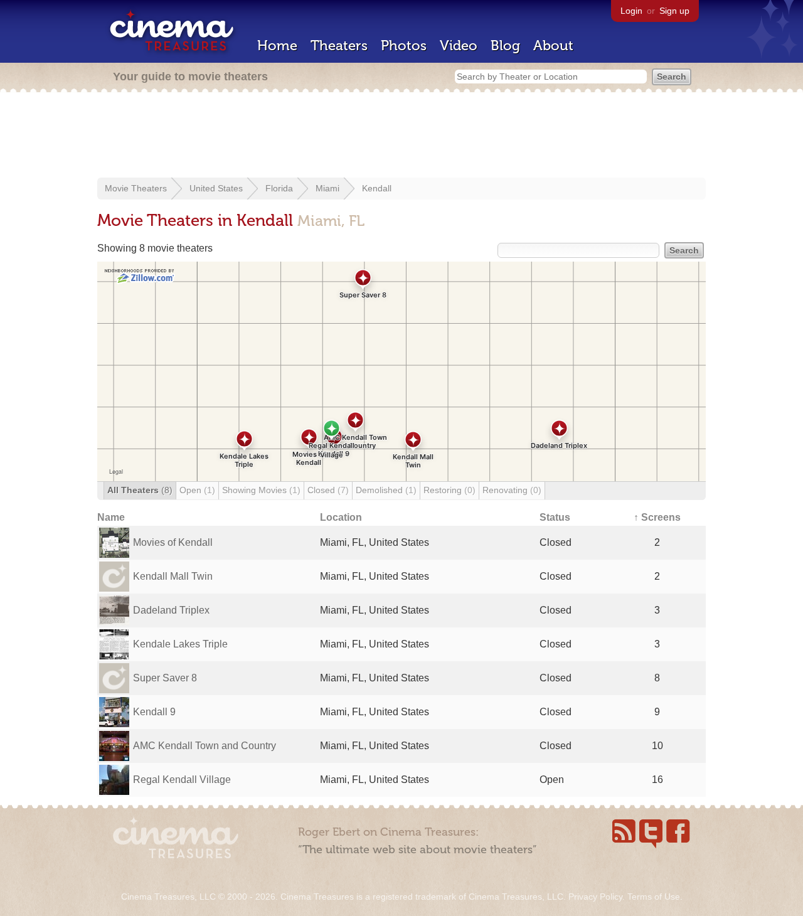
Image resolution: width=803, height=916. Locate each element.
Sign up (674, 11)
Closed (328, 490)
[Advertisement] (401, 136)
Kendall (376, 188)
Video (458, 45)
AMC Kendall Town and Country (204, 745)
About (553, 45)
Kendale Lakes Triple (180, 644)
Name (111, 517)
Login (631, 11)
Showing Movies (261, 490)
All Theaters (140, 490)
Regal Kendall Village (182, 779)
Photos (404, 45)
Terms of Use (653, 897)
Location (341, 517)
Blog (505, 45)
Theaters (339, 45)
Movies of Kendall (173, 542)
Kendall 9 (154, 711)
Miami (327, 188)
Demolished (386, 490)
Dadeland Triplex (171, 610)
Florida (279, 188)
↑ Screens (657, 517)
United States (216, 188)
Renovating (511, 490)
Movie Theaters (136, 188)
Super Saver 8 (165, 678)
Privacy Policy (595, 897)
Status (555, 517)
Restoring (449, 490)
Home (277, 45)
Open (197, 490)
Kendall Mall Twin (173, 576)
